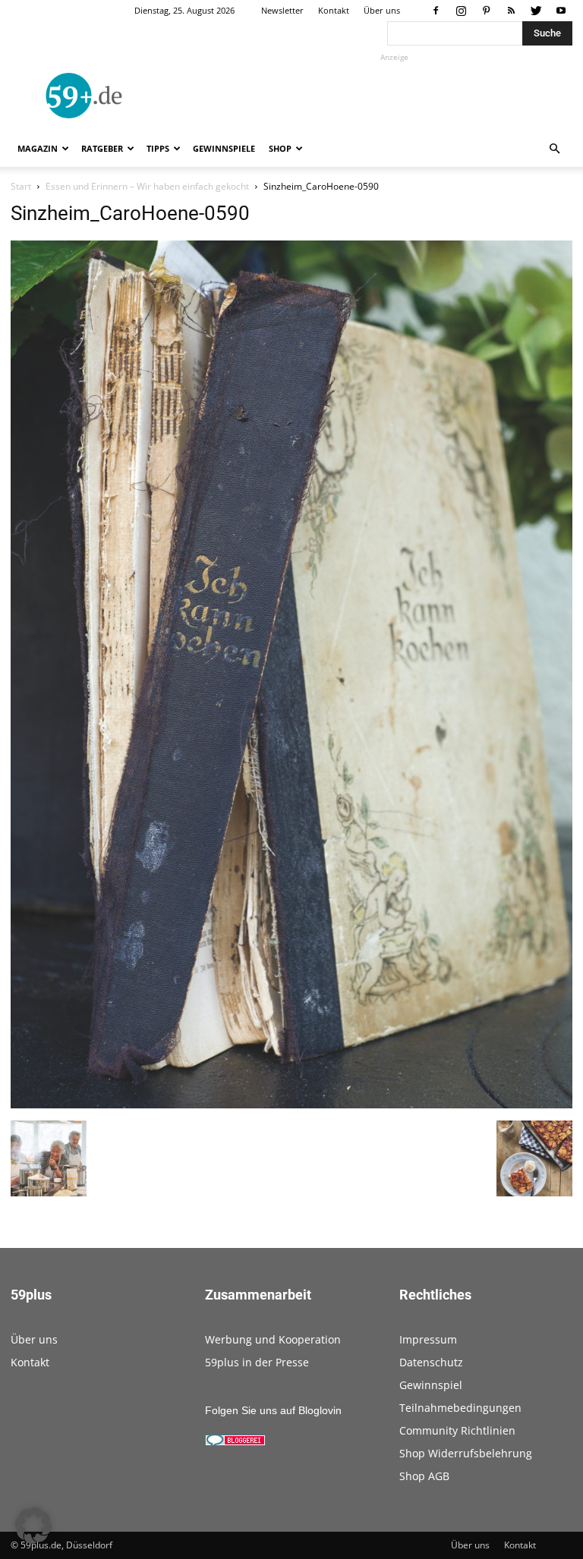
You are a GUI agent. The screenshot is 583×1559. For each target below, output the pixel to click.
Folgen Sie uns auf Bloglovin (273, 1410)
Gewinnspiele (224, 148)
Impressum (428, 1339)
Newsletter (282, 10)
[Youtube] (561, 10)
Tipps (158, 148)
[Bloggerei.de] (235, 1442)
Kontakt (333, 10)
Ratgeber (102, 148)
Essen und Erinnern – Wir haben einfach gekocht (147, 186)
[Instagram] (460, 10)
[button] (554, 149)
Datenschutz (431, 1362)
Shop (280, 148)
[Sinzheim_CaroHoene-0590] (291, 1105)
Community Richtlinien (457, 1430)
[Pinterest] (485, 10)
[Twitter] (536, 10)
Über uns (382, 10)
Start (21, 186)
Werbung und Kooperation (273, 1339)
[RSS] (510, 10)
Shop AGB (424, 1476)
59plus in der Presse (257, 1362)
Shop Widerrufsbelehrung (465, 1453)
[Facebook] (435, 10)
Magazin (37, 148)
